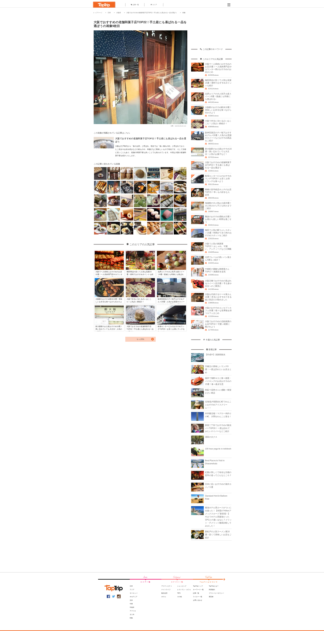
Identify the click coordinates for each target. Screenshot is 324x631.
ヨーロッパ (133, 593)
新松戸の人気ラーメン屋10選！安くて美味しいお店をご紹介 (218, 534)
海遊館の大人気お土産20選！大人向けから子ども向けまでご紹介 (218, 205)
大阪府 (118, 13)
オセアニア (133, 597)
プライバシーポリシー (216, 593)
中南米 (132, 607)
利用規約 (212, 589)
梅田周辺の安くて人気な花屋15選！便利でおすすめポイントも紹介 (218, 83)
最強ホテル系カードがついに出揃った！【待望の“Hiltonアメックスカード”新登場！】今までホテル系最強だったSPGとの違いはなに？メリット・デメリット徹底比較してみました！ (218, 517)
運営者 (211, 597)
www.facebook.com (180, 126)
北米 (131, 600)
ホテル (163, 597)
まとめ (132, 614)
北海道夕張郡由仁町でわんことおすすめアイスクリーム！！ (218, 405)
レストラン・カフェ (184, 589)
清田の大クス (211, 437)
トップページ (97, 13)
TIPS (178, 593)
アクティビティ (166, 586)
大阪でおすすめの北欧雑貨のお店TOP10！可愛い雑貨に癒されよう (218, 324)
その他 (179, 597)
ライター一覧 (197, 597)
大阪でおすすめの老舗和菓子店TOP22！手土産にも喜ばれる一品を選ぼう (151, 13)
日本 (109, 13)
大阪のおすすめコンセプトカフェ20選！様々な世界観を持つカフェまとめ (218, 310)
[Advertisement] (211, 32)
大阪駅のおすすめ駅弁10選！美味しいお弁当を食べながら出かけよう (218, 110)
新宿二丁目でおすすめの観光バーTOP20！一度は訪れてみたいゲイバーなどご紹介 (218, 428)
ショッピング (181, 586)
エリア (154, 5)
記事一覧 (136, 5)
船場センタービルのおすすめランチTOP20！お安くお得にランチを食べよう (218, 178)
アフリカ (133, 611)
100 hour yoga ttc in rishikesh (218, 449)
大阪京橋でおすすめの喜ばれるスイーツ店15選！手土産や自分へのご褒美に (218, 283)
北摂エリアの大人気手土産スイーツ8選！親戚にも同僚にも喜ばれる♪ (218, 96)
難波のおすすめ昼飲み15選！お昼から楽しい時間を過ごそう (218, 219)
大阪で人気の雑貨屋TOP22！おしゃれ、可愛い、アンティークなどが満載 (218, 246)
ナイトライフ (165, 589)
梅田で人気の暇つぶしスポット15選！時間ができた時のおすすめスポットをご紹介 (218, 232)
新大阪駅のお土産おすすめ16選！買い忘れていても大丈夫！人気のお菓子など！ (218, 151)
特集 (131, 618)
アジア (132, 589)
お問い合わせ (197, 600)
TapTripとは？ (214, 586)
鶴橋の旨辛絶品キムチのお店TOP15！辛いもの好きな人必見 (218, 192)
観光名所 (164, 593)
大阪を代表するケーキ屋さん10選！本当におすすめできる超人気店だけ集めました (218, 297)
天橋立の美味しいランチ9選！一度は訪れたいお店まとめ (218, 369)
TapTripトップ (198, 586)
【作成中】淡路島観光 (215, 354)
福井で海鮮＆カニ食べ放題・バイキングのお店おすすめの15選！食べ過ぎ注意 (218, 381)
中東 (131, 604)
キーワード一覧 (198, 589)
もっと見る (140, 339)
